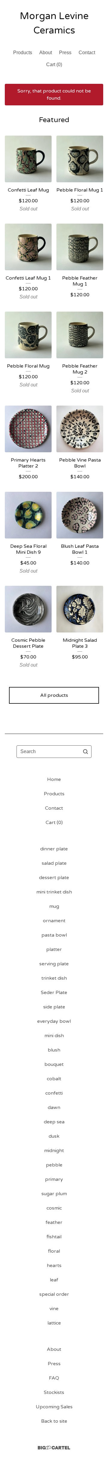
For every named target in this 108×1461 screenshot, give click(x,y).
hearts (54, 1266)
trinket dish (54, 978)
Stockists (54, 1392)
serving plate (54, 964)
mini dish (54, 1036)
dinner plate (54, 849)
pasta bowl (54, 935)
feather (54, 1222)
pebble (54, 1165)
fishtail (54, 1237)
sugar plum (54, 1194)
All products (54, 695)
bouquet (54, 1064)
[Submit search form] (85, 751)
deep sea (54, 1122)
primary (54, 1179)
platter (54, 949)
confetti (54, 1093)
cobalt (54, 1079)
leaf (54, 1280)
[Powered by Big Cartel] (54, 1447)
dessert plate (54, 878)
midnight (54, 1151)
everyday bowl (54, 1021)
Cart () (54, 64)
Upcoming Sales (54, 1407)
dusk (54, 1136)
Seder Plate (54, 993)
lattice (54, 1323)
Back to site (54, 1421)
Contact (87, 52)
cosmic (54, 1208)
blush (54, 1050)
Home (54, 779)
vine (54, 1309)
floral (54, 1251)
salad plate (54, 863)
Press (65, 52)
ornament (54, 921)
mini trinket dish (54, 892)
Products (22, 52)
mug (54, 906)
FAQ (54, 1378)
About (45, 52)
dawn (54, 1107)
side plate (54, 1007)
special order (54, 1294)
